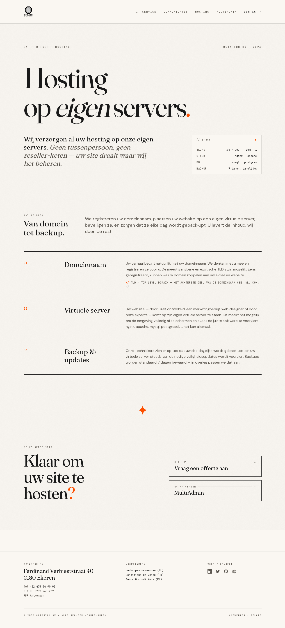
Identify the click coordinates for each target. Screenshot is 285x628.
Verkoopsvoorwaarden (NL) (145, 570)
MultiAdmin (227, 11)
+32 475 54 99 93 (42, 586)
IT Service (146, 11)
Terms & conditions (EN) (144, 579)
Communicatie (176, 11)
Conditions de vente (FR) (145, 575)
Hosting (202, 11)
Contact (253, 11)
